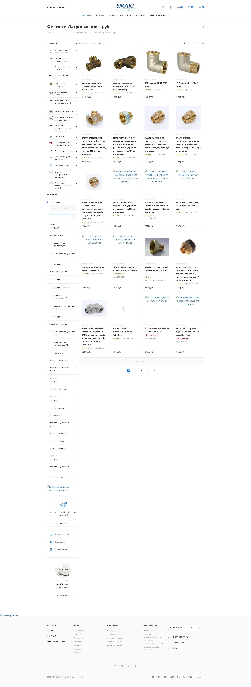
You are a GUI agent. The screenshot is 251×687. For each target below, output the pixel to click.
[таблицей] (203, 43)
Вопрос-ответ (149, 630)
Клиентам (112, 625)
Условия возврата (115, 641)
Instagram (122, 666)
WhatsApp (135, 666)
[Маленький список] (181, 43)
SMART (77, 625)
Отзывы (77, 641)
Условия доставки (114, 638)
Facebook (115, 666)
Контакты (52, 636)
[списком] (199, 43)
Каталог (51, 625)
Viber (129, 666)
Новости (77, 634)
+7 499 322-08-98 (55, 7)
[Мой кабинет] (171, 7)
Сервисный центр (56, 641)
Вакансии (78, 645)
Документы (78, 652)
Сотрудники (79, 638)
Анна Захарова (63, 584)
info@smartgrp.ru (179, 642)
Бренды (51, 630)
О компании (79, 630)
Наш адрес (111, 630)
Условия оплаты (114, 634)
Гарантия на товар (115, 645)
